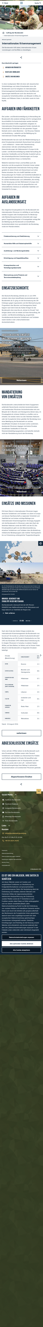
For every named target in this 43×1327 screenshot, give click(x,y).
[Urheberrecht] (40, 7)
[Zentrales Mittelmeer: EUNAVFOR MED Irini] (16, 557)
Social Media (7, 794)
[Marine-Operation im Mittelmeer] (9, 556)
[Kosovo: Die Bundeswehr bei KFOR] (18, 554)
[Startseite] (3, 33)
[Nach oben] (38, 791)
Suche (37, 3)
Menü (6, 3)
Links (4, 825)
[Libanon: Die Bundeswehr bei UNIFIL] (24, 558)
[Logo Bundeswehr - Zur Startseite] (21, 3)
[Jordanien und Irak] (28, 558)
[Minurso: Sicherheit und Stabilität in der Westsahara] (4, 562)
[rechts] (40, 687)
